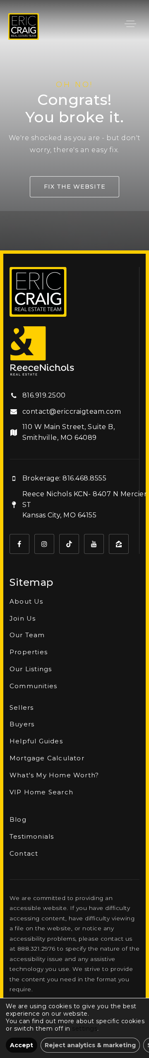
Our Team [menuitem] (27, 635)
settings (84, 1028)
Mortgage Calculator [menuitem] (47, 758)
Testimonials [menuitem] (32, 836)
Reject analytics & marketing (90, 1045)
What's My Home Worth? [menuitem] (54, 775)
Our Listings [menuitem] (31, 669)
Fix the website (75, 186)
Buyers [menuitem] (22, 724)
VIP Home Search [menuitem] (41, 792)
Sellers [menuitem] (22, 707)
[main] (74, 125)
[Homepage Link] (23, 26)
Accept (21, 1045)
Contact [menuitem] (24, 853)
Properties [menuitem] (29, 652)
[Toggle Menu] (130, 23)
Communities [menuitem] (33, 686)
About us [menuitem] (26, 601)
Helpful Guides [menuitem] (36, 741)
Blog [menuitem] (18, 819)
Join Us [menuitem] (23, 618)
